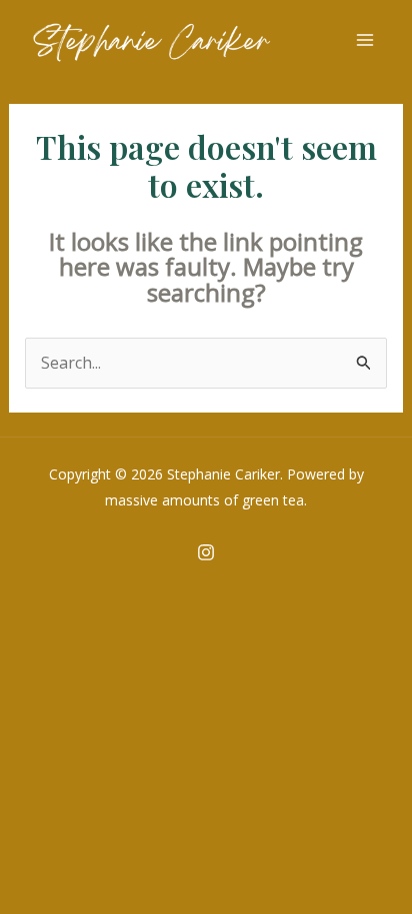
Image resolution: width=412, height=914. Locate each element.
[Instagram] (206, 552)
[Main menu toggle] (365, 40)
